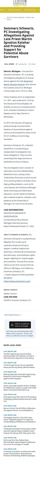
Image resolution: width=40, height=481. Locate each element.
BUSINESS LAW (29, 10)
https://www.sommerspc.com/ (17, 281)
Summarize (22, 64)
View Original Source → (13, 315)
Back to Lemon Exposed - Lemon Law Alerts (20, 18)
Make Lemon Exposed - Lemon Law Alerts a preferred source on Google (19, 334)
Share (33, 64)
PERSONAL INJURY (14, 10)
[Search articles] (3, 3)
